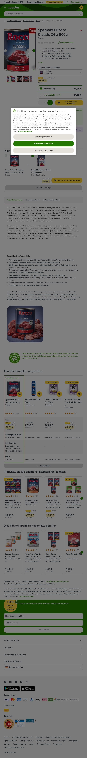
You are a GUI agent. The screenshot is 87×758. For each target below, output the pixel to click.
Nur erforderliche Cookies (43, 150)
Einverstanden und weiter (43, 144)
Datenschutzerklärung (25, 131)
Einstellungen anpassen (43, 137)
